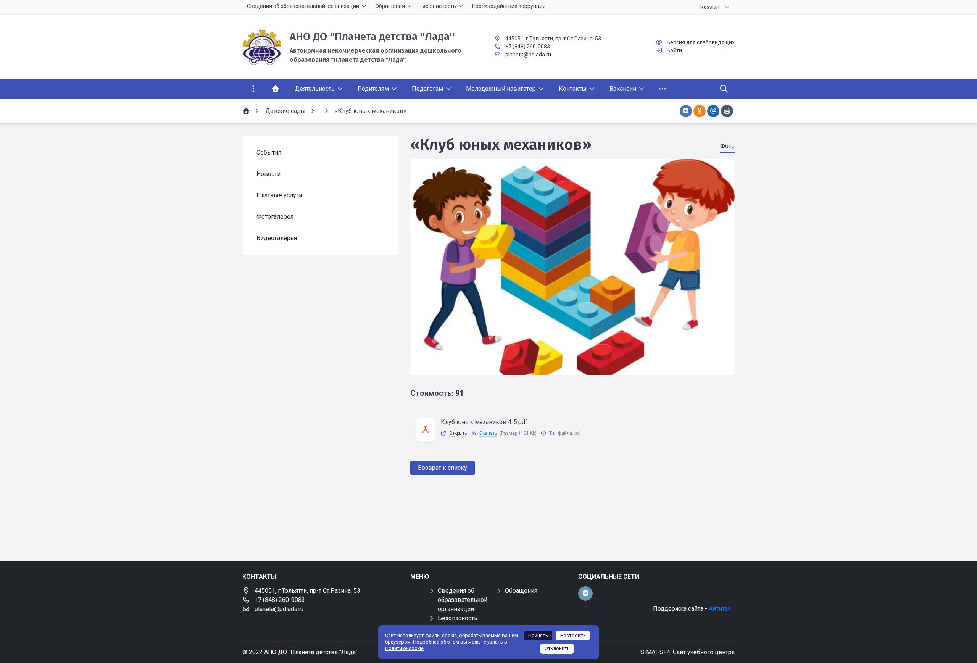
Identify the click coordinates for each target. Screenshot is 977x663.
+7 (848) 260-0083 (527, 47)
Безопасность (457, 618)
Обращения (521, 590)
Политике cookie (404, 648)
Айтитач (720, 608)
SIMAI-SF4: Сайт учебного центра (687, 652)
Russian (709, 7)
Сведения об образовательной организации (462, 600)
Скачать (488, 433)
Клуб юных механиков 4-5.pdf (484, 422)
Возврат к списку (442, 467)
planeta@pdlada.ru (528, 55)
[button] (572, 367)
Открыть (458, 433)
